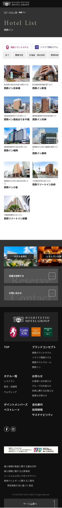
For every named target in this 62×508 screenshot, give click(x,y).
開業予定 (19, 55)
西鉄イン (36, 367)
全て (7, 55)
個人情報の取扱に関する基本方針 (20, 466)
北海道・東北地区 (37, 55)
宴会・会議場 (10, 386)
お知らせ (37, 376)
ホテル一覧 (13, 12)
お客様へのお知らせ (41, 381)
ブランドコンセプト (44, 347)
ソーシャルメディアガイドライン (20, 476)
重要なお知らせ (39, 395)
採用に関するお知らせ (43, 391)
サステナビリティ (42, 414)
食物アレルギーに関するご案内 (19, 481)
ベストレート (12, 409)
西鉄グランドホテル (41, 353)
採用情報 (37, 409)
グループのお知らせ (41, 386)
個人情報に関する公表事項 (17, 471)
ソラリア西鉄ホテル (41, 357)
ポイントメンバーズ (16, 404)
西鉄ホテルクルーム (41, 362)
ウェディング (10, 392)
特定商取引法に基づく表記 (20, 485)
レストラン (9, 381)
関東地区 (55, 55)
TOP (5, 12)
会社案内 (37, 404)
